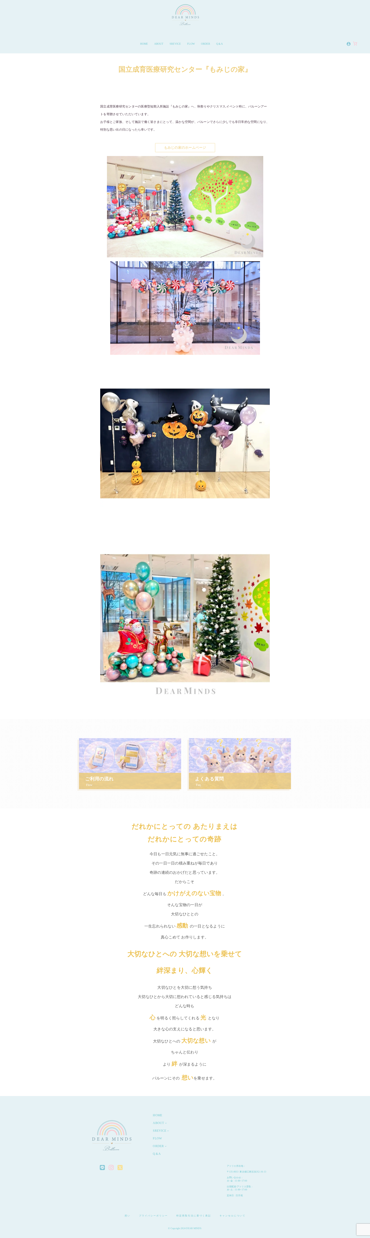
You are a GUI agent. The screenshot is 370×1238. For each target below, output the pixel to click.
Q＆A (219, 43)
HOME (144, 43)
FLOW (191, 43)
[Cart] (355, 45)
